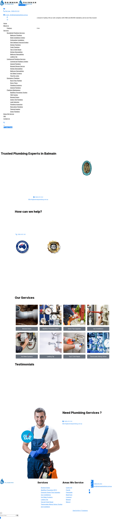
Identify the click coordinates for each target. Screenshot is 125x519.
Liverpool (69, 497)
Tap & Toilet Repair (15, 49)
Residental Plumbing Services (16, 33)
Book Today (22, 5)
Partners (9, 28)
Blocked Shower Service (17, 66)
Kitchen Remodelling (16, 52)
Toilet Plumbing (14, 47)
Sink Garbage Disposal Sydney (19, 42)
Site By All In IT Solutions (80, 510)
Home (5, 23)
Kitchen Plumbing (15, 45)
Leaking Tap (13, 57)
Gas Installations (46, 495)
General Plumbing (15, 64)
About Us (6, 26)
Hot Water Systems (16, 73)
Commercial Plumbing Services (16, 59)
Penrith (68, 490)
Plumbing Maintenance (13, 90)
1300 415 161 (12, 11)
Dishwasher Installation (17, 40)
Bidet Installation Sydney (17, 38)
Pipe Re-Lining (14, 76)
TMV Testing (14, 95)
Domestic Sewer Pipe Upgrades (50, 492)
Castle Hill (69, 488)
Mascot (68, 502)
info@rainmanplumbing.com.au (16, 15)
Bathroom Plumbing (16, 35)
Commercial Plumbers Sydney (19, 61)
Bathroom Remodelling (17, 54)
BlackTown (69, 495)
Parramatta (69, 492)
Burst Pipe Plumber (16, 80)
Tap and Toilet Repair (47, 502)
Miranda (68, 499)
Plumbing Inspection (16, 104)
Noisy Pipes (14, 83)
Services (6, 30)
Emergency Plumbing (13, 78)
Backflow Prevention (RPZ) (49, 490)
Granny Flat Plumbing (16, 100)
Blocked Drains (14, 97)
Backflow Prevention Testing (18, 92)
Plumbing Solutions (16, 85)
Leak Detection (14, 102)
